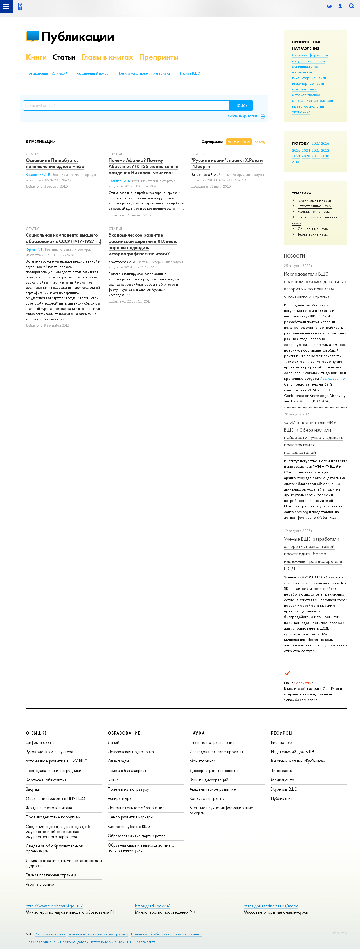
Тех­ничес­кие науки (313, 234)
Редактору (340, 933)
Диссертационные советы (214, 770)
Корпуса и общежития (46, 779)
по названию (236, 142)
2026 (325, 143)
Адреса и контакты (50, 934)
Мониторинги (202, 761)
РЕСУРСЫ (281, 733)
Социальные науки (313, 228)
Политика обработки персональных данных (166, 934)
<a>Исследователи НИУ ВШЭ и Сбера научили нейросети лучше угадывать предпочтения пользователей (313, 437)
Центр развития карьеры (130, 817)
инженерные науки (308, 83)
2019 (316, 155)
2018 (325, 155)
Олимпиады (118, 761)
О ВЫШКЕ (36, 733)
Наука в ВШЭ (190, 73)
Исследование (332, 378)
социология (314, 106)
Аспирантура (119, 798)
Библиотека (282, 742)
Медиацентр (282, 779)
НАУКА (197, 733)
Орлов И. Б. (34, 249)
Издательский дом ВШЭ (292, 751)
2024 (306, 150)
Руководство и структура (49, 751)
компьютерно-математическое (306, 91)
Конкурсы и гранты (207, 798)
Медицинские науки (314, 211)
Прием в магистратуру (128, 789)
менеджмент (324, 100)
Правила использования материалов (144, 73)
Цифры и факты (40, 742)
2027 (316, 143)
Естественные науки (315, 205)
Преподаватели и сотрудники (53, 770)
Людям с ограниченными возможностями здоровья (64, 863)
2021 (296, 155)
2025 (296, 150)
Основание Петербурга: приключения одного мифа (55, 163)
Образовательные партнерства (136, 835)
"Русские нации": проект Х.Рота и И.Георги (227, 163)
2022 (325, 150)
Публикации (77, 36)
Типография (282, 770)
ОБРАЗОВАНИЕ (124, 733)
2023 (316, 150)
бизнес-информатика (310, 54)
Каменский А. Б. (38, 175)
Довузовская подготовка (131, 751)
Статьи (64, 57)
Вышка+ (115, 779)
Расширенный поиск (92, 73)
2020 (306, 155)
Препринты (158, 57)
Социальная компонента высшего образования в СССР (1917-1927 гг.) (63, 238)
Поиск (241, 105)
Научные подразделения (212, 742)
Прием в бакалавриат (127, 770)
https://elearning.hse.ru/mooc (271, 905)
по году (260, 142)
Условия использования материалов (98, 934)
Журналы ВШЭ (284, 789)
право (297, 106)
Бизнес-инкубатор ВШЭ (129, 826)
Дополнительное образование (136, 807)
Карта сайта (145, 941)
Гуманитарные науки (314, 200)
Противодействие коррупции (53, 817)
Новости (294, 256)
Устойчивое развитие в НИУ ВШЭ (57, 761)
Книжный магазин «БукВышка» (298, 761)
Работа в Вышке (40, 884)
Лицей (113, 742)
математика (302, 100)
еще (295, 161)
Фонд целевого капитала (49, 807)
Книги (36, 57)
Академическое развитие (213, 789)
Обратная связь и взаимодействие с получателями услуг (141, 847)
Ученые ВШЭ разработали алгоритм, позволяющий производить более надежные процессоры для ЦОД (313, 554)
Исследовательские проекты (216, 751)
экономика (301, 111)
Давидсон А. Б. (119, 181)
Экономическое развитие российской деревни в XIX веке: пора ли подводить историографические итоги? (143, 244)
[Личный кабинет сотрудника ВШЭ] (340, 6)
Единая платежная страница (51, 875)
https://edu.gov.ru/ (152, 905)
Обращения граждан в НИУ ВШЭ (55, 798)
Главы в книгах (107, 57)
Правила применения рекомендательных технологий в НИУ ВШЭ (80, 941)
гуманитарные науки (309, 77)
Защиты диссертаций (209, 779)
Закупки (33, 789)
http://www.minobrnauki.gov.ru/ (54, 905)
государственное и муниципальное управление (308, 66)
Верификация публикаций (48, 73)
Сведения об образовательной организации (54, 848)
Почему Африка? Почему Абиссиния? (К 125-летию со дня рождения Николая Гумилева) (143, 166)
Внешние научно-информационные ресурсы (221, 810)
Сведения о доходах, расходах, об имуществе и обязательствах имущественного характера (58, 831)
